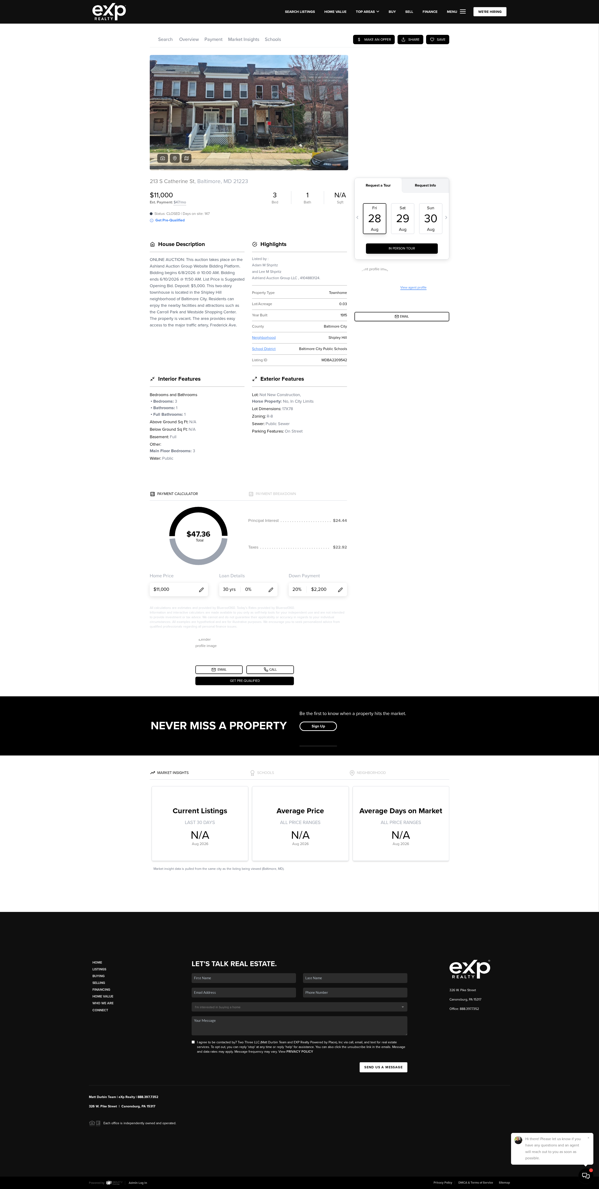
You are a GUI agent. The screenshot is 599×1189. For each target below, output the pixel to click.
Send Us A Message (383, 1067)
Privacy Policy (299, 1052)
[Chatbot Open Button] (585, 1175)
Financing (101, 990)
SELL (409, 12)
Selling (98, 983)
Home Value (335, 12)
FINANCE (430, 12)
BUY (392, 12)
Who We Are (102, 1003)
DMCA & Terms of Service (475, 1183)
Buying (98, 976)
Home (97, 963)
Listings (99, 969)
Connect (100, 1010)
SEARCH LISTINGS (300, 12)
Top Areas (365, 12)
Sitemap (504, 1183)
